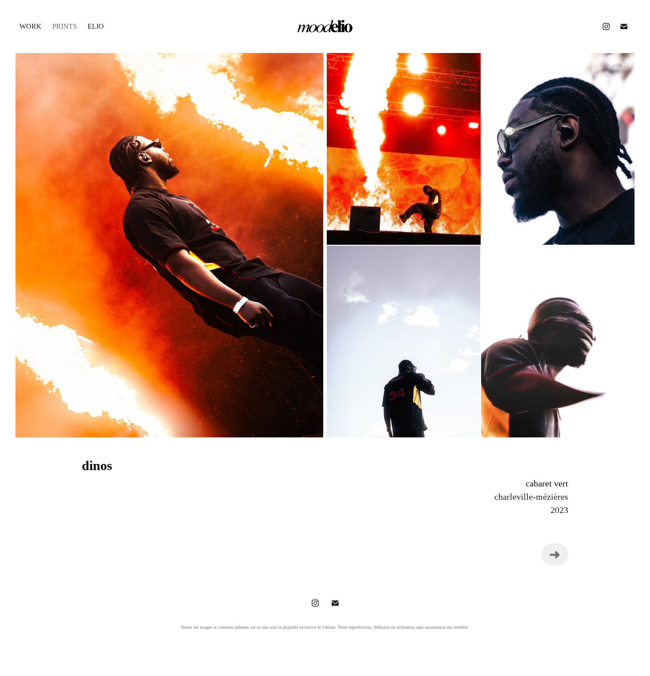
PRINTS (64, 26)
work (30, 26)
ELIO (96, 26)
